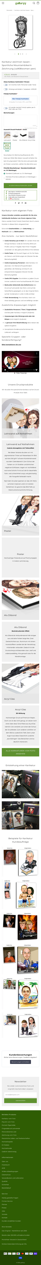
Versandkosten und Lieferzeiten (13, 1178)
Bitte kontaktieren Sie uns (11, 345)
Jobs (3, 1211)
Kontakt (4, 1218)
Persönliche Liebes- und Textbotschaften (16, 1138)
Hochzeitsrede (7, 1148)
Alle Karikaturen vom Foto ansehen (20, 752)
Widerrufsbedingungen (10, 1171)
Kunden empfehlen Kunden (11, 1221)
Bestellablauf (6, 1188)
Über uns (5, 1161)
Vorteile (4, 1214)
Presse (4, 1208)
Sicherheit (5, 1185)
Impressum (6, 1165)
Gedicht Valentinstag (9, 1152)
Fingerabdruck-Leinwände (11, 1128)
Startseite (9, 10)
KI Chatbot (5, 1145)
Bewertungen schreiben (21, 1062)
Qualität (4, 1181)
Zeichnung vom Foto (9, 1135)
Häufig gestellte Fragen (10, 1198)
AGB (3, 1168)
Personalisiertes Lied (9, 1132)
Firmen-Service (7, 1201)
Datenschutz (6, 1175)
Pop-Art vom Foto (8, 1122)
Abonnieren (20, 1100)
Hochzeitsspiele (7, 1142)
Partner (4, 1204)
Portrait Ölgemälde (8, 1125)
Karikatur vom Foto (9, 1118)
